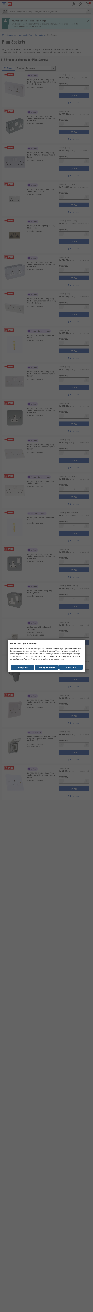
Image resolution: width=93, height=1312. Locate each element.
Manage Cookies (47, 667)
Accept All (23, 667)
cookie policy (59, 659)
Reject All (71, 667)
